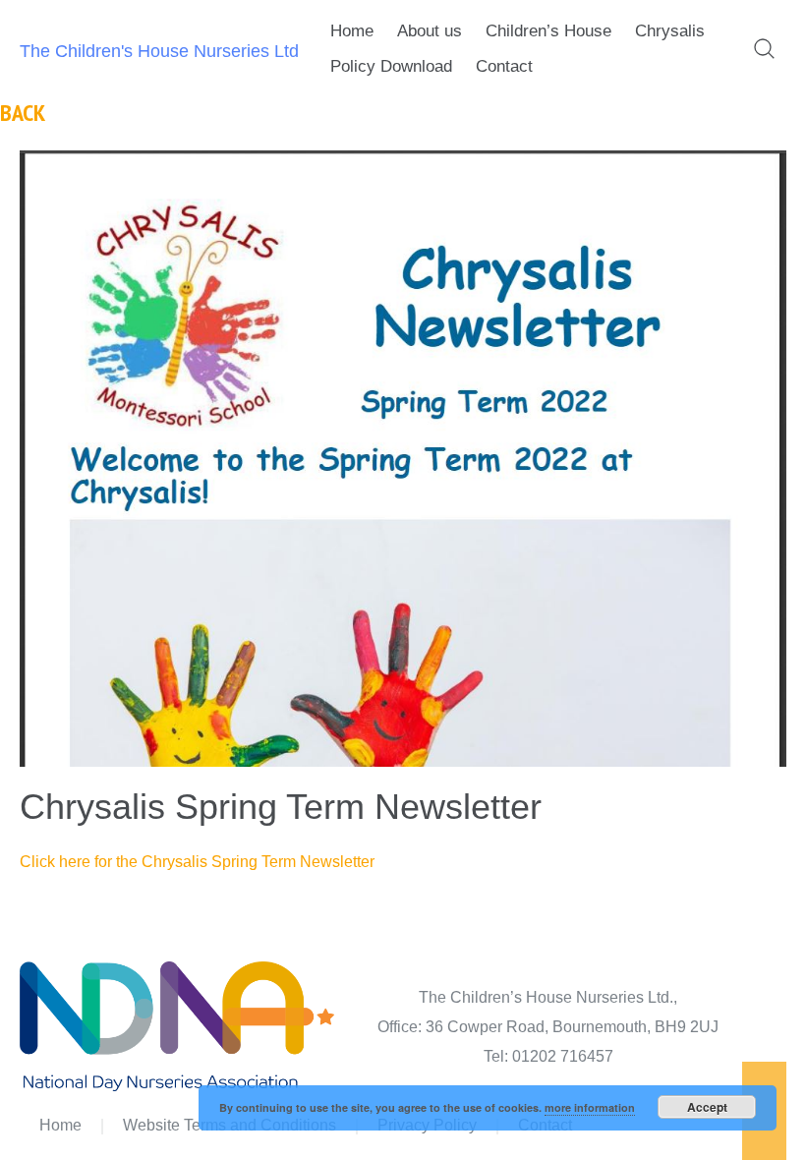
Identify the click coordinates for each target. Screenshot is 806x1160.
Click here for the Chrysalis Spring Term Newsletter (197, 861)
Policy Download (391, 66)
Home (352, 31)
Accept (707, 1107)
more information (590, 1107)
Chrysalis (670, 31)
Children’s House (548, 31)
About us (429, 31)
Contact (504, 66)
